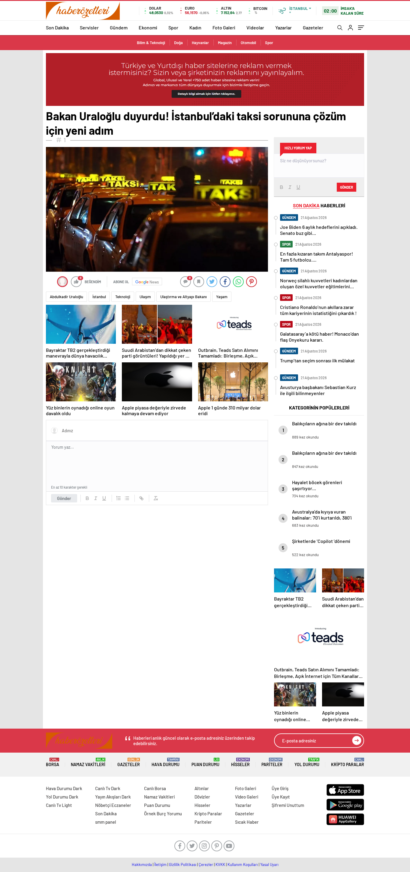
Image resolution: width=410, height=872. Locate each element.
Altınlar (201, 788)
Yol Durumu (306, 762)
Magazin (225, 42)
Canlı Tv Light (59, 805)
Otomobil (248, 42)
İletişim (160, 864)
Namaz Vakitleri (88, 762)
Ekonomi (148, 27)
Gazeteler (313, 27)
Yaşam (222, 296)
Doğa (178, 42)
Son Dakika (57, 27)
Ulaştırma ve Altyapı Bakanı (183, 296)
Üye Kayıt (281, 796)
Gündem (119, 27)
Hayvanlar (200, 42)
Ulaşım (145, 296)
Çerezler (206, 864)
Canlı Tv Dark (107, 788)
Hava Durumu (165, 762)
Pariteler (271, 762)
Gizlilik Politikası (182, 864)
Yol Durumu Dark (62, 796)
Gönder (64, 498)
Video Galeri (246, 796)
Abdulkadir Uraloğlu (66, 296)
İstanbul (99, 296)
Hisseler (240, 762)
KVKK (220, 864)
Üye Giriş (280, 788)
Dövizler (202, 796)
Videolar (255, 27)
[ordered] (118, 498)
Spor (173, 27)
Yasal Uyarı (269, 864)
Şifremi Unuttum (288, 805)
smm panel (105, 822)
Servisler (89, 27)
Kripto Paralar (347, 762)
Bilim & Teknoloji (151, 42)
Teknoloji (122, 296)
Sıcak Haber (247, 822)
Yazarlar (283, 27)
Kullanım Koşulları (243, 864)
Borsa (52, 762)
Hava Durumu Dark (64, 788)
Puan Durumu (205, 762)
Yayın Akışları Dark (113, 796)
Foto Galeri (224, 27)
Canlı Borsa (155, 788)
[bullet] (127, 498)
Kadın (195, 27)
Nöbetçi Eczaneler (113, 805)
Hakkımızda (142, 864)
